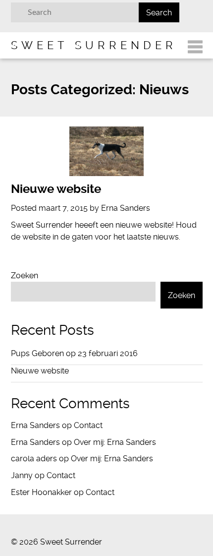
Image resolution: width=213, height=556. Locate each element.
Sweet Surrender (94, 45)
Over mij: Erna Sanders (115, 442)
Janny (22, 475)
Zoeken (24, 275)
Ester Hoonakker (41, 492)
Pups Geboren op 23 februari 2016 (74, 353)
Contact (88, 425)
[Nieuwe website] (107, 151)
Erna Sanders (35, 425)
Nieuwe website (56, 189)
